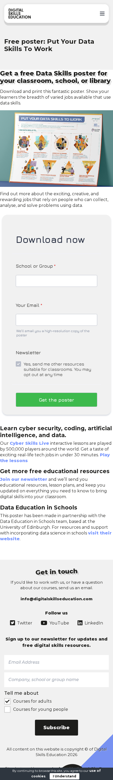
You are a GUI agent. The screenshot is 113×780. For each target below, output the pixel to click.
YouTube (59, 623)
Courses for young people (40, 709)
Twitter (24, 623)
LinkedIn (94, 623)
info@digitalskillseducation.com (56, 598)
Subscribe (56, 728)
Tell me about (21, 693)
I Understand (64, 776)
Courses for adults (32, 701)
